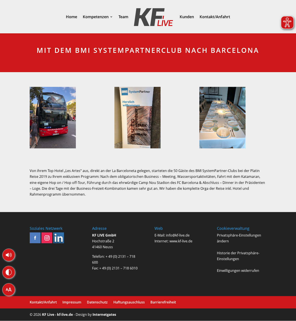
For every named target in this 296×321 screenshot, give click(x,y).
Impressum (71, 302)
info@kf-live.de (178, 235)
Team (123, 17)
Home (71, 17)
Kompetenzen (96, 17)
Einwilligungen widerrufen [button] (238, 270)
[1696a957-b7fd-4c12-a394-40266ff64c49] (148, 118)
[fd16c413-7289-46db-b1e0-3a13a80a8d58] (233, 118)
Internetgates (104, 314)
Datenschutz (97, 302)
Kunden (187, 17)
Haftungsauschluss (129, 302)
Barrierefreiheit (163, 302)
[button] (8, 254)
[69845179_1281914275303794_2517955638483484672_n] (63, 118)
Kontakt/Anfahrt (215, 17)
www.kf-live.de (180, 241)
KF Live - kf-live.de (57, 314)
